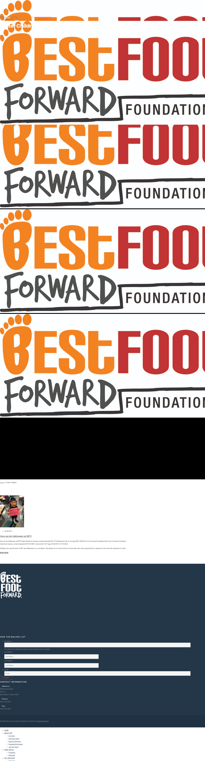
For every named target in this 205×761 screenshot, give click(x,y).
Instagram (7, 641)
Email (6, 670)
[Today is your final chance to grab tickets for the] (94, 625)
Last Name (8, 661)
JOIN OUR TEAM (25, 19)
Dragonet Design (43, 721)
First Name (8, 652)
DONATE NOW (43, 19)
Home (2, 483)
